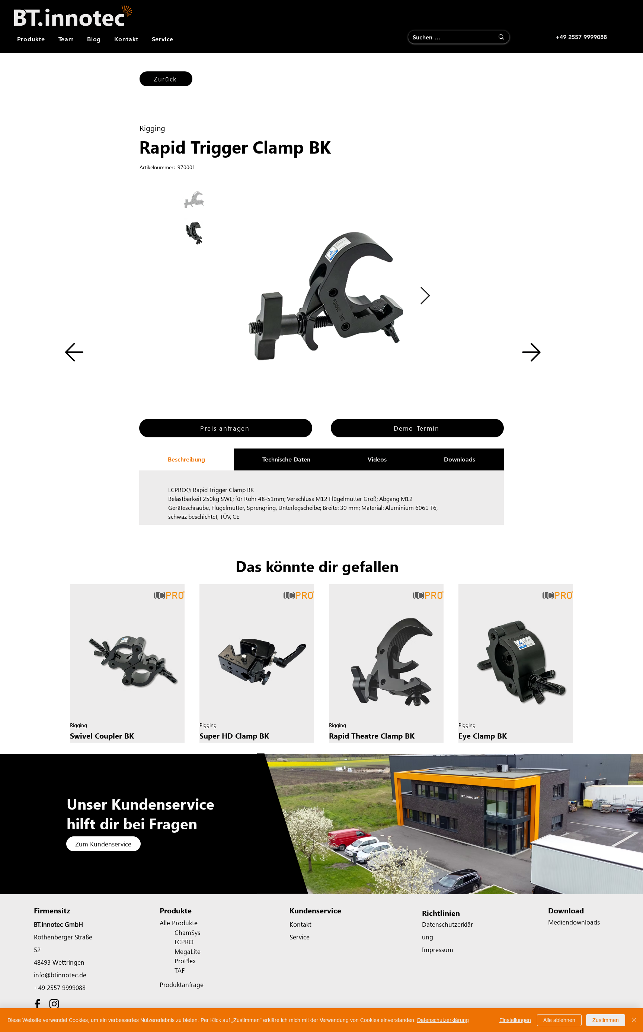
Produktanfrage (182, 984)
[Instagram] (54, 1003)
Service (299, 937)
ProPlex (185, 961)
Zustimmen (605, 1020)
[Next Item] (425, 296)
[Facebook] (37, 1003)
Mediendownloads (574, 922)
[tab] (186, 459)
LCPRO (184, 942)
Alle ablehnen (559, 1020)
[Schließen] (634, 1020)
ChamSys (187, 932)
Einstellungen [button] (515, 1020)
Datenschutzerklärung (443, 1020)
